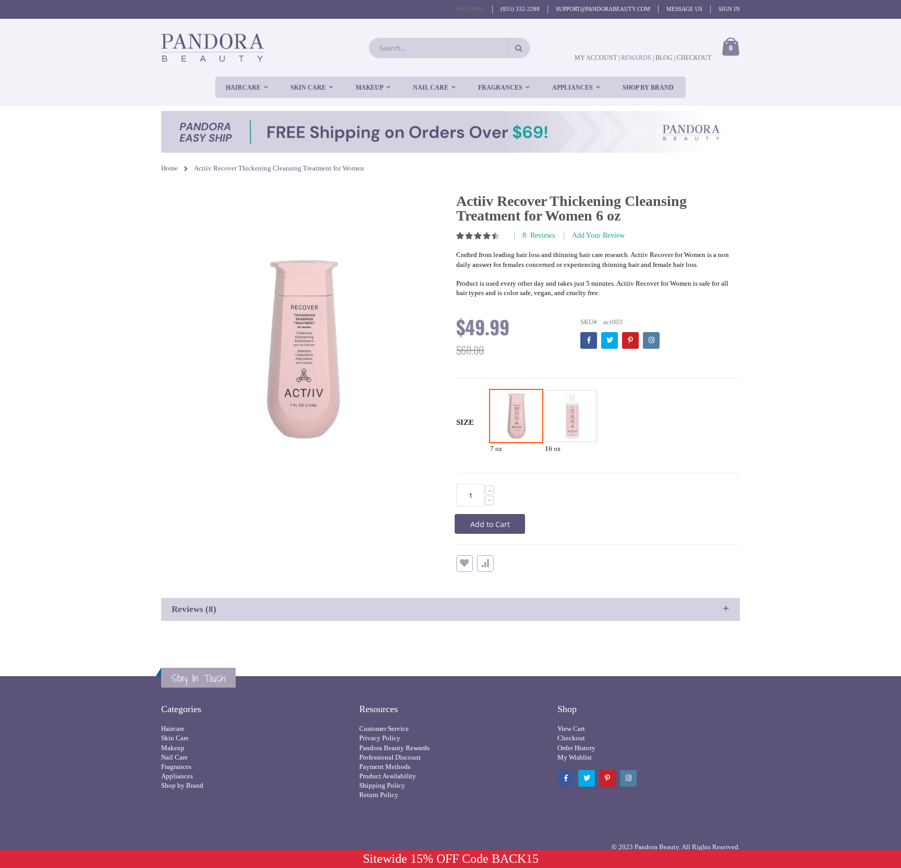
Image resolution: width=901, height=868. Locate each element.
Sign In (729, 9)
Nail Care (174, 757)
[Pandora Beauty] (213, 47)
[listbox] (545, 424)
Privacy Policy (379, 738)
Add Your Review (598, 235)
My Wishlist (574, 757)
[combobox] (449, 48)
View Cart (571, 728)
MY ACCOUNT (596, 58)
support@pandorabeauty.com (603, 9)
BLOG (664, 58)
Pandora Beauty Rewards (394, 748)
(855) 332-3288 (520, 9)
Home (169, 168)
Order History (576, 748)
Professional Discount (390, 757)
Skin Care (175, 738)
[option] (516, 416)
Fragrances (176, 767)
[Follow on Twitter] (609, 340)
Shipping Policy (382, 785)
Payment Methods (384, 767)
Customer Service (384, 728)
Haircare (173, 728)
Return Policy (378, 795)
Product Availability (387, 776)
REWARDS (637, 58)
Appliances (177, 776)
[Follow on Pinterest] (630, 340)
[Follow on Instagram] (651, 340)
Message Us (684, 9)
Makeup (173, 748)
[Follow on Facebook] (588, 340)
